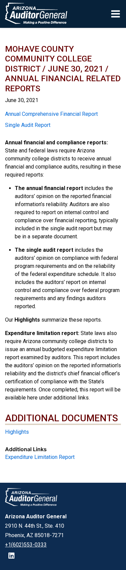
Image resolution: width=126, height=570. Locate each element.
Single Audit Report (27, 125)
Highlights (17, 432)
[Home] (34, 14)
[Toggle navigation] (116, 13)
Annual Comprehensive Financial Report (51, 114)
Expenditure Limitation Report (40, 457)
